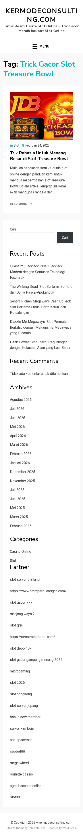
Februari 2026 (20, 454)
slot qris (16, 625)
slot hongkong (21, 694)
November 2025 (22, 481)
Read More (18, 203)
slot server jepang (24, 706)
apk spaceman (21, 740)
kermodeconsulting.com (42, 15)
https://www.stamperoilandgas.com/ (38, 591)
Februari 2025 (20, 526)
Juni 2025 (17, 499)
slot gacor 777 (21, 602)
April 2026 (18, 436)
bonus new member (25, 717)
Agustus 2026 (21, 400)
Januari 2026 (20, 463)
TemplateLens (37, 828)
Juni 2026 (17, 418)
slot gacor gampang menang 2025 (36, 660)
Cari (13, 229)
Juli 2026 (17, 409)
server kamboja (22, 728)
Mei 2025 (17, 508)
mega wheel (19, 763)
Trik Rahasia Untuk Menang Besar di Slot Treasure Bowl (39, 156)
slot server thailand (25, 579)
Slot (16, 145)
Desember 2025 (22, 472)
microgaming (20, 671)
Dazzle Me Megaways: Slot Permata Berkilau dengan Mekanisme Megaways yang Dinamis (40, 327)
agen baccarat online (26, 786)
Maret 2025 (19, 517)
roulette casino (21, 774)
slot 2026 (17, 682)
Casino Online (20, 551)
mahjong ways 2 (22, 614)
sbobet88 (17, 751)
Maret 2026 (19, 445)
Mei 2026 (17, 427)
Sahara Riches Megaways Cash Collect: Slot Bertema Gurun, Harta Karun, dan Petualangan (40, 307)
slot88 (15, 797)
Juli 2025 (17, 490)
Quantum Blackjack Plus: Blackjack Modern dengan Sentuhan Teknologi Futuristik (37, 272)
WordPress (69, 828)
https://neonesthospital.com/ (32, 637)
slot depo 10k (20, 648)
